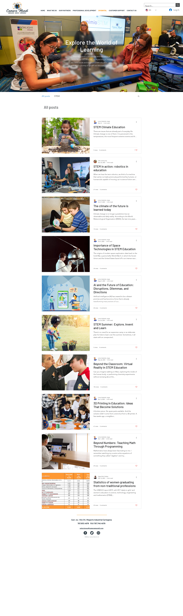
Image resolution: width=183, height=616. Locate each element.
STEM (57, 96)
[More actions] (137, 122)
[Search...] (178, 5)
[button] (65, 10)
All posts (46, 96)
